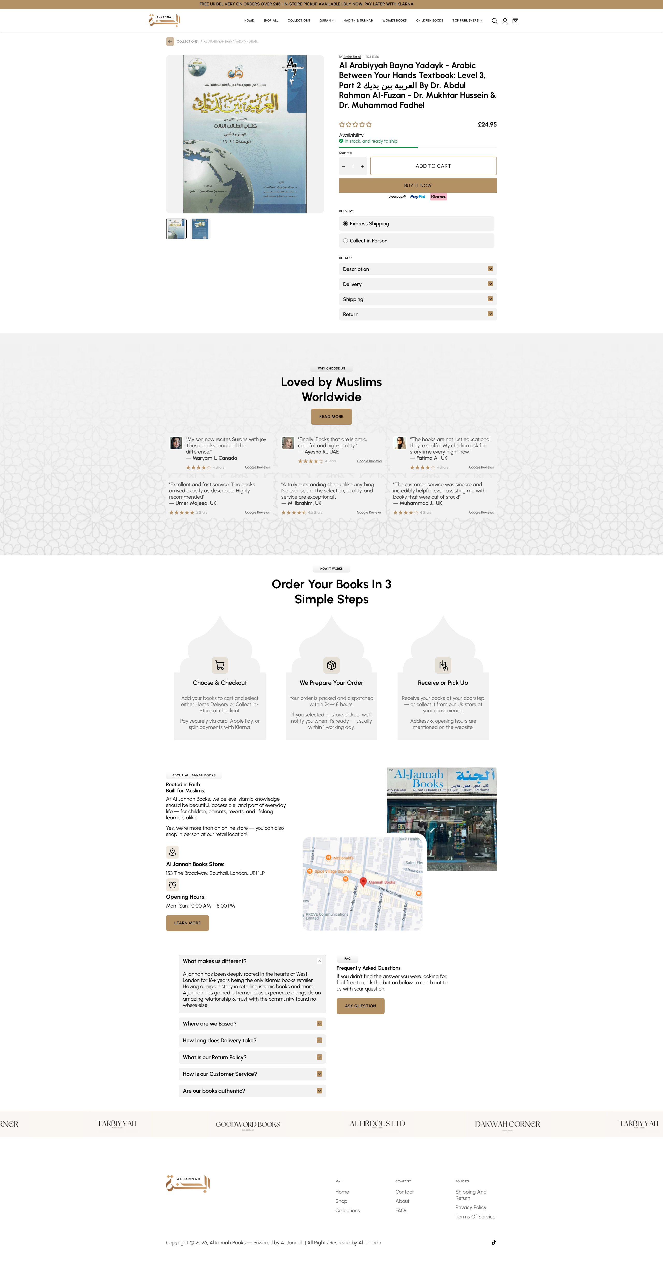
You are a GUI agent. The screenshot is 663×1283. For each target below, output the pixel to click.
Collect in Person (368, 241)
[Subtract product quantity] (343, 166)
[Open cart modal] (515, 21)
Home (342, 1192)
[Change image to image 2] (200, 229)
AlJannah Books (228, 1242)
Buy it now (418, 186)
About (402, 1201)
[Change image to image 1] (176, 229)
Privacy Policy (471, 1207)
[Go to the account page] (505, 21)
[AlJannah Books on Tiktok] (494, 1243)
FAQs (401, 1210)
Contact (404, 1192)
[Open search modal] (494, 21)
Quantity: (345, 153)
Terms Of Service (475, 1217)
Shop (341, 1201)
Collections (347, 1210)
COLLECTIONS (187, 41)
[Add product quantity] (362, 166)
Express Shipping (369, 223)
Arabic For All (352, 57)
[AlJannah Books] (164, 20)
